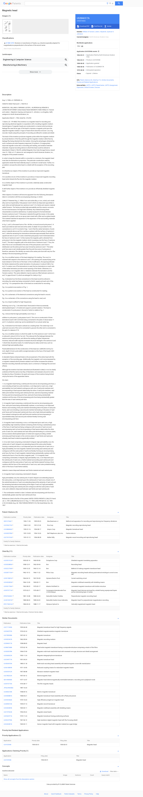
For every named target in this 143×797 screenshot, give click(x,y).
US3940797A (8, 631)
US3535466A (8, 700)
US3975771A (8, 590)
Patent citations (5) (86, 80)
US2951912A (8, 560)
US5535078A (8, 651)
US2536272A (8, 525)
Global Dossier (89, 87)
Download (104, 771)
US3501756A (8, 586)
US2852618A (8, 692)
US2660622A (8, 655)
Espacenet (80, 87)
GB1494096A (8, 680)
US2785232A (8, 675)
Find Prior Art (98, 26)
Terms (79, 794)
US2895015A (8, 704)
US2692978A (8, 533)
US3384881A (8, 696)
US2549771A (8, 659)
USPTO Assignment (111, 85)
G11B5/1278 (10, 43)
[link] (35, 44)
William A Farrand (88, 32)
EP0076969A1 (8, 596)
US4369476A (8, 663)
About (46, 794)
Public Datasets (69, 794)
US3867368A (8, 647)
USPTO (88, 85)
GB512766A (8, 521)
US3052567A (8, 639)
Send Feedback (56, 794)
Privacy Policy (88, 794)
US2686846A (8, 529)
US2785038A (8, 635)
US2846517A (8, 643)
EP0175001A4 (8, 604)
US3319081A (8, 578)
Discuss (97, 87)
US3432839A (8, 582)
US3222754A (8, 568)
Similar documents (108, 80)
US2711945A (8, 627)
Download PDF (84, 26)
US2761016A (8, 537)
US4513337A (8, 600)
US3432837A (8, 724)
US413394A (7, 744)
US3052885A (8, 564)
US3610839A (8, 667)
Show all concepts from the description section (19, 779)
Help (97, 794)
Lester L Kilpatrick (100, 32)
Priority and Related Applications (87, 82)
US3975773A (8, 684)
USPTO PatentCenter (97, 85)
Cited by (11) (97, 80)
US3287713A (8, 572)
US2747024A (8, 712)
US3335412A (8, 671)
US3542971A (8, 716)
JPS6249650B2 (8, 688)
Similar (109, 26)
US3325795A (8, 720)
